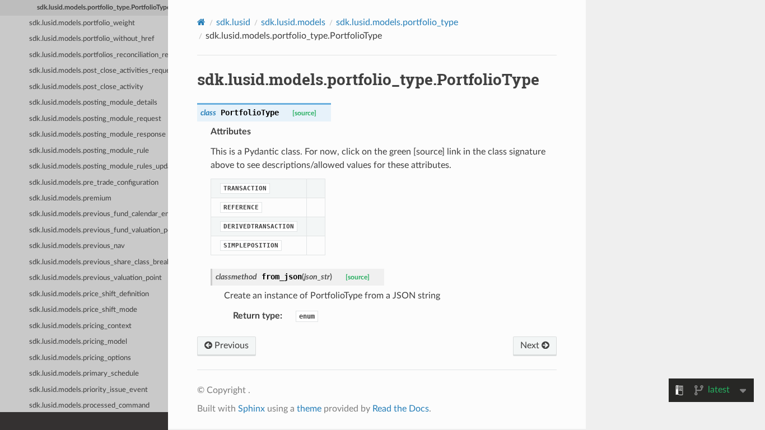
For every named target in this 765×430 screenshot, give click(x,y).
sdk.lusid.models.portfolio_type (397, 22)
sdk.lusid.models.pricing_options (80, 358)
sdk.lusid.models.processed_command (89, 405)
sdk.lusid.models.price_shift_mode (83, 310)
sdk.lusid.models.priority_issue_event (88, 390)
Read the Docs (400, 408)
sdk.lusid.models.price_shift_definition (89, 294)
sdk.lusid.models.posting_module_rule (89, 151)
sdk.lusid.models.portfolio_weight (82, 23)
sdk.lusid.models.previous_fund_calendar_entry (98, 214)
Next (531, 345)
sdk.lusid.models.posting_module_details (93, 102)
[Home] (201, 22)
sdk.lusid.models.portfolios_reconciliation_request (98, 55)
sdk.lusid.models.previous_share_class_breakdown (98, 262)
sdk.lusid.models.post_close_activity (86, 87)
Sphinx (251, 408)
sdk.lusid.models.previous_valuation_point (95, 278)
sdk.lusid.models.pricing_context (80, 326)
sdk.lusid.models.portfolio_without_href (92, 39)
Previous (230, 345)
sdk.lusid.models (293, 22)
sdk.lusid (233, 22)
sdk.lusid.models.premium (70, 198)
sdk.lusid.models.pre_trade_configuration (93, 182)
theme (309, 408)
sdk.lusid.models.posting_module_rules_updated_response (98, 166)
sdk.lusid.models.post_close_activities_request (98, 70)
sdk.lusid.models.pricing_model (78, 341)
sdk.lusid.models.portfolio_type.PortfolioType (102, 7)
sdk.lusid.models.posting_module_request (95, 119)
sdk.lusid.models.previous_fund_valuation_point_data (98, 230)
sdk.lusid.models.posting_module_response (97, 134)
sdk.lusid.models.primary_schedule (84, 373)
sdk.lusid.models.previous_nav (77, 246)
